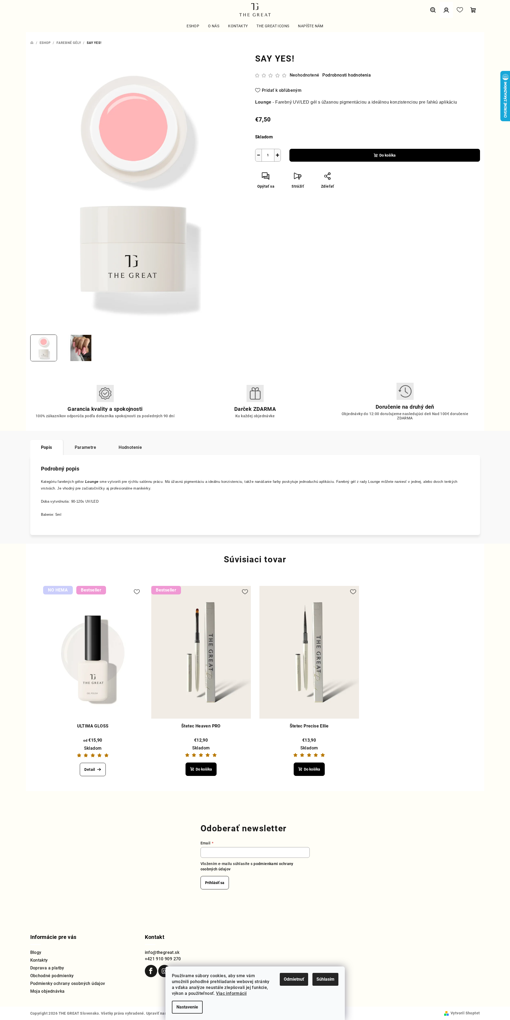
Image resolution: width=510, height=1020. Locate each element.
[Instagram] (164, 971)
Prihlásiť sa (214, 883)
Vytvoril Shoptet (465, 1013)
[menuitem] (192, 26)
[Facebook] (151, 971)
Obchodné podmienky (52, 975)
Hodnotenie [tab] (130, 447)
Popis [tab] (46, 447)
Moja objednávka (47, 991)
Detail (89, 769)
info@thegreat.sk (162, 952)
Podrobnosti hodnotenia (346, 75)
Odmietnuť (294, 979)
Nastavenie (187, 1007)
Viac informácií (231, 993)
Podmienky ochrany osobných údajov (67, 983)
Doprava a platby (47, 967)
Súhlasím (325, 979)
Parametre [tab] (85, 447)
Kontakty (39, 960)
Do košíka (387, 155)
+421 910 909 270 (163, 958)
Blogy (35, 952)
